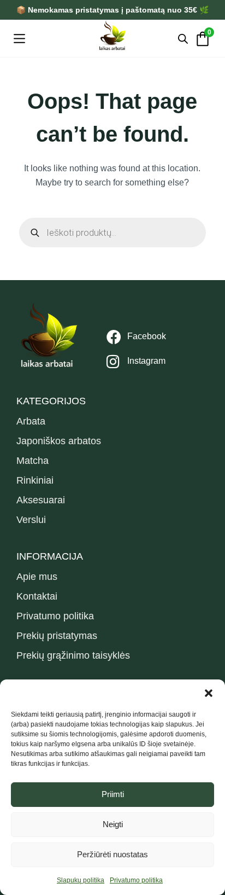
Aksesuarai (40, 500)
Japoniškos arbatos (58, 440)
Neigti (113, 824)
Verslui (31, 519)
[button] (208, 693)
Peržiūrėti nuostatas (112, 854)
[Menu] (19, 38)
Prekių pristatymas (56, 635)
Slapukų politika (80, 880)
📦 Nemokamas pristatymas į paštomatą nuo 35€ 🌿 (112, 9)
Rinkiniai (35, 480)
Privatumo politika (136, 880)
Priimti (113, 794)
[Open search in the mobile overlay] (182, 39)
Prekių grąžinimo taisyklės (73, 655)
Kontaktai (36, 596)
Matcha (32, 460)
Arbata (30, 421)
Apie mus (36, 576)
